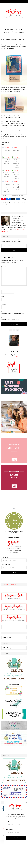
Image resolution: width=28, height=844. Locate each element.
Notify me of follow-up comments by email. (12, 313)
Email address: (5, 564)
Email (3, 296)
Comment (4, 266)
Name (3, 289)
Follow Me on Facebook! (9, 584)
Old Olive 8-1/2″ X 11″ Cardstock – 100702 (16, 174)
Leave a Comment (19, 32)
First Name (4, 557)
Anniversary (12, 202)
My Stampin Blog (22, 195)
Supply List (5, 195)
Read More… (4, 231)
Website (3, 304)
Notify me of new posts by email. (10, 319)
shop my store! (21, 229)
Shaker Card (5, 205)
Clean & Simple (21, 202)
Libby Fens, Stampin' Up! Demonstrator (14, 13)
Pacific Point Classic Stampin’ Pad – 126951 (16, 186)
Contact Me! (14, 357)
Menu (14, 1)
